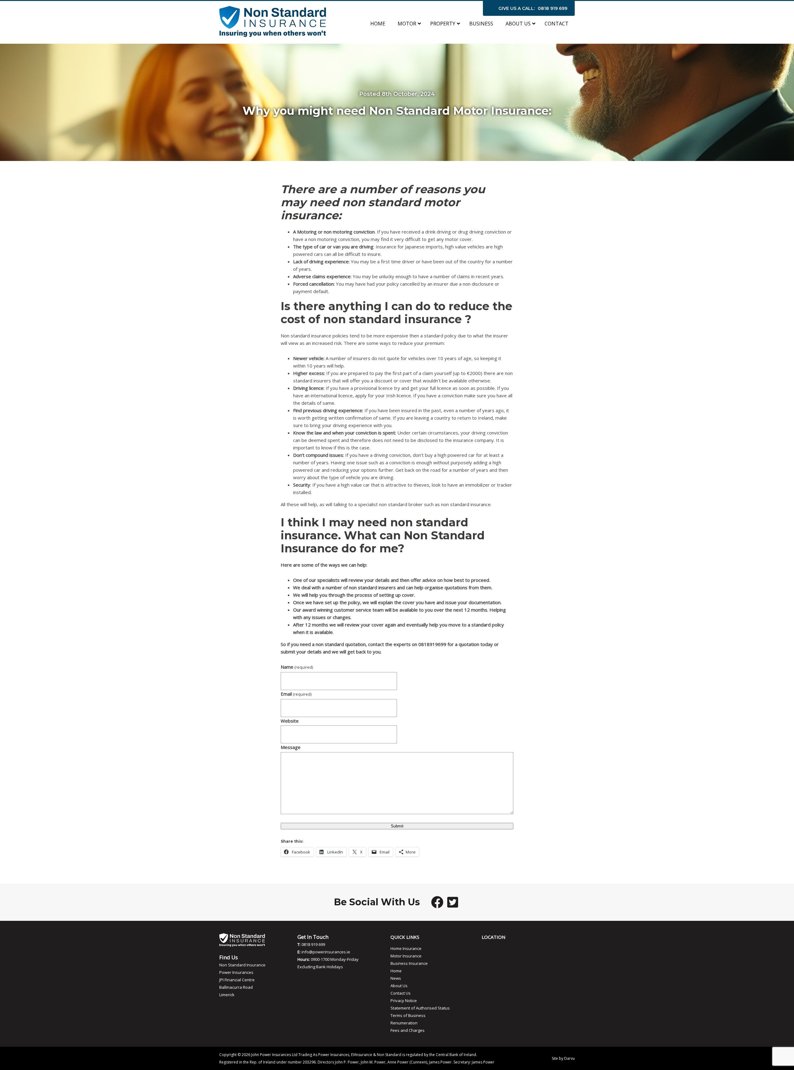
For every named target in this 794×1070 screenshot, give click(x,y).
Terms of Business (408, 1015)
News (395, 978)
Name (297, 667)
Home (396, 971)
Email (296, 694)
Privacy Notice (403, 1000)
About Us (399, 985)
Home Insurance (406, 948)
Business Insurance (409, 963)
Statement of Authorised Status (420, 1008)
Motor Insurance (406, 956)
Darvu (569, 1058)
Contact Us (400, 993)
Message (291, 747)
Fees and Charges (407, 1030)
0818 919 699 (552, 8)
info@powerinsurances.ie (325, 952)
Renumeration (403, 1023)
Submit (397, 826)
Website (290, 721)
